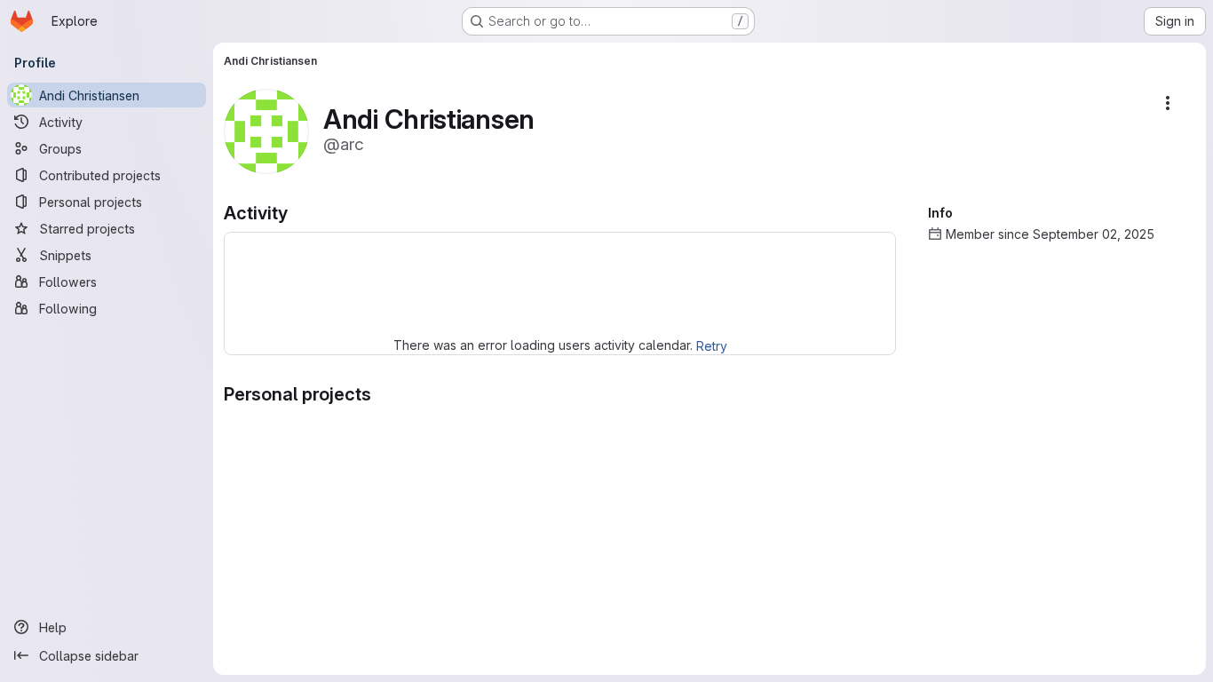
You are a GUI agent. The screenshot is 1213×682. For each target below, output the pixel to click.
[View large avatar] (266, 130)
